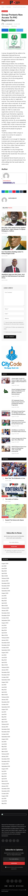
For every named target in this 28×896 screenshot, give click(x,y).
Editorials (5, 517)
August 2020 (5, 739)
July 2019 (4, 771)
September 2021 (6, 707)
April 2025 (4, 603)
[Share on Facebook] (5, 30)
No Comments (6, 26)
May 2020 (4, 746)
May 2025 (4, 600)
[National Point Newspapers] (15, 2)
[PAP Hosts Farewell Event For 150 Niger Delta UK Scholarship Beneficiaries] (6, 413)
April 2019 (4, 778)
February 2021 (5, 724)
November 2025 (6, 585)
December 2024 (6, 613)
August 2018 (5, 796)
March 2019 (5, 781)
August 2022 (5, 682)
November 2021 (5, 702)
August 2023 (5, 652)
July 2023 (4, 655)
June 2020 (4, 744)
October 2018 (5, 793)
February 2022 (5, 697)
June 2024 (4, 627)
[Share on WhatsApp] (12, 30)
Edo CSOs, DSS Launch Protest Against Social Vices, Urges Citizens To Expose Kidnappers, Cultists (14, 229)
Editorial (4, 475)
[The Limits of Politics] (14, 490)
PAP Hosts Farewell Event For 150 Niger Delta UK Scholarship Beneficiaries (19, 413)
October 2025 (5, 588)
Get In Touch (19, 886)
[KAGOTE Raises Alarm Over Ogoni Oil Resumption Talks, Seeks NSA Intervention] (6, 449)
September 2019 (6, 766)
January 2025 (5, 610)
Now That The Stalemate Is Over (15, 478)
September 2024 (6, 620)
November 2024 (6, 615)
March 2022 (5, 694)
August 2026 (5, 563)
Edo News (4, 11)
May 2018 (4, 803)
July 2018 (4, 798)
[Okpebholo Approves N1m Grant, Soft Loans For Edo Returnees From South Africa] (14, 265)
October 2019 (5, 764)
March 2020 (5, 751)
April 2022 (4, 692)
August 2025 (5, 593)
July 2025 (4, 595)
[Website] (14, 182)
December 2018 (5, 788)
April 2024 (4, 632)
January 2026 (5, 580)
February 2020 (5, 754)
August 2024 (5, 623)
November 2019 (5, 761)
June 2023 (4, 657)
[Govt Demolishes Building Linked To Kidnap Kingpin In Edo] (14, 243)
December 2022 (6, 672)
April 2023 (4, 662)
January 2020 (5, 756)
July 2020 (4, 741)
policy (21, 867)
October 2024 (5, 618)
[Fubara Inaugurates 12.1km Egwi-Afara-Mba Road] (6, 440)
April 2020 (4, 749)
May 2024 (4, 630)
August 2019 (5, 768)
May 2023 (4, 660)
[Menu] (3, 2)
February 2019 (5, 783)
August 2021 (5, 709)
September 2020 (6, 736)
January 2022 (5, 699)
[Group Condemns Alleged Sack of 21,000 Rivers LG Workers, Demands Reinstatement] (6, 391)
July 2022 (4, 684)
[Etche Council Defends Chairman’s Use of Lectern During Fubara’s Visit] (6, 423)
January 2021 (5, 726)
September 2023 (6, 650)
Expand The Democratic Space (14, 520)
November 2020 (6, 731)
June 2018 (4, 801)
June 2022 (4, 687)
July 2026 (4, 566)
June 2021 (4, 714)
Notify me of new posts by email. (13, 332)
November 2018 (5, 791)
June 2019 (4, 773)
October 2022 (5, 677)
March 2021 (4, 721)
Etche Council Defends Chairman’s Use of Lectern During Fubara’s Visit (19, 422)
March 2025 (5, 605)
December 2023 (6, 642)
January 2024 (5, 640)
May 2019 (4, 776)
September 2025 (6, 590)
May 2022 (4, 689)
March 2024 (5, 635)
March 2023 (5, 665)
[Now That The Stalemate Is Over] (14, 469)
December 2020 (6, 729)
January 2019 (5, 786)
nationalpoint (9, 24)
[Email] (12, 182)
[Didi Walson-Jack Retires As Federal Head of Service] (6, 432)
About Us (11, 886)
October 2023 (5, 647)
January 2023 (5, 670)
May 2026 (4, 571)
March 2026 (5, 576)
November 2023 (6, 645)
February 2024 (5, 637)
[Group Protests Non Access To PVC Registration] (14, 42)
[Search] (25, 2)
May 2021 (4, 717)
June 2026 (4, 568)
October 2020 (5, 734)
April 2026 (4, 573)
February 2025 (5, 608)
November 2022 (6, 674)
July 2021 (4, 712)
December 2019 (5, 759)
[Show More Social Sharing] (24, 30)
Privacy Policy (13, 552)
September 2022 (6, 679)
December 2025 (6, 583)
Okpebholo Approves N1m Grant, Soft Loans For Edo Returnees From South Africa (13, 276)
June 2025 (4, 598)
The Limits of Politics (11, 499)
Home (6, 886)
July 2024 (4, 625)
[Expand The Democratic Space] (14, 511)
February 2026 (5, 578)
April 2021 (4, 719)
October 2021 (5, 704)
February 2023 (5, 667)
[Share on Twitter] (19, 30)
